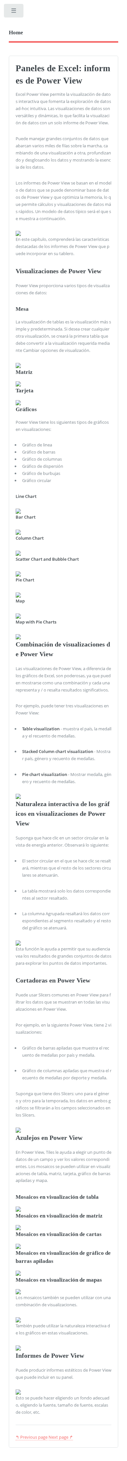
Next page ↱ (61, 1437)
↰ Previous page (32, 1437)
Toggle (14, 12)
